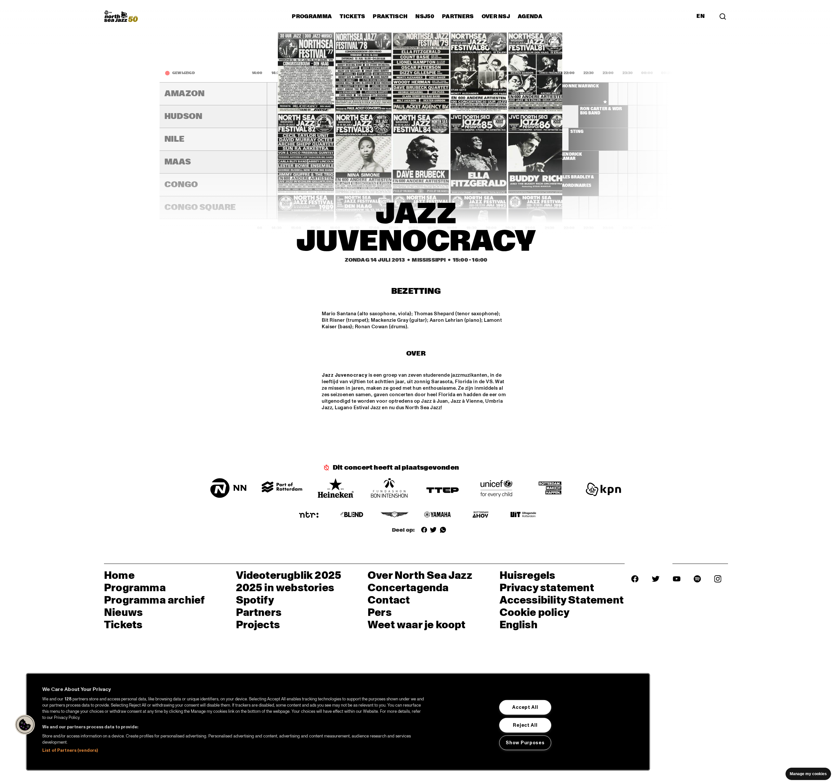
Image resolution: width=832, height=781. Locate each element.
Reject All (525, 725)
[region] (338, 722)
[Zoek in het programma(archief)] (723, 16)
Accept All (525, 707)
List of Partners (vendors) (70, 750)
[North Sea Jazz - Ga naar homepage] (121, 16)
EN (700, 16)
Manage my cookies (808, 774)
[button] (25, 724)
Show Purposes (525, 742)
